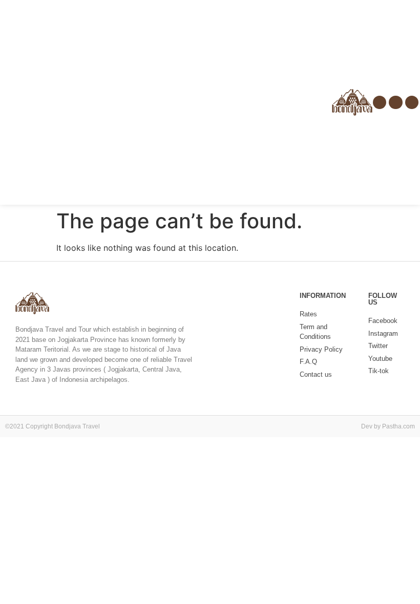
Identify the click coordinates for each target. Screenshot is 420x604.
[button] (7, 102)
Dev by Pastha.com (388, 426)
